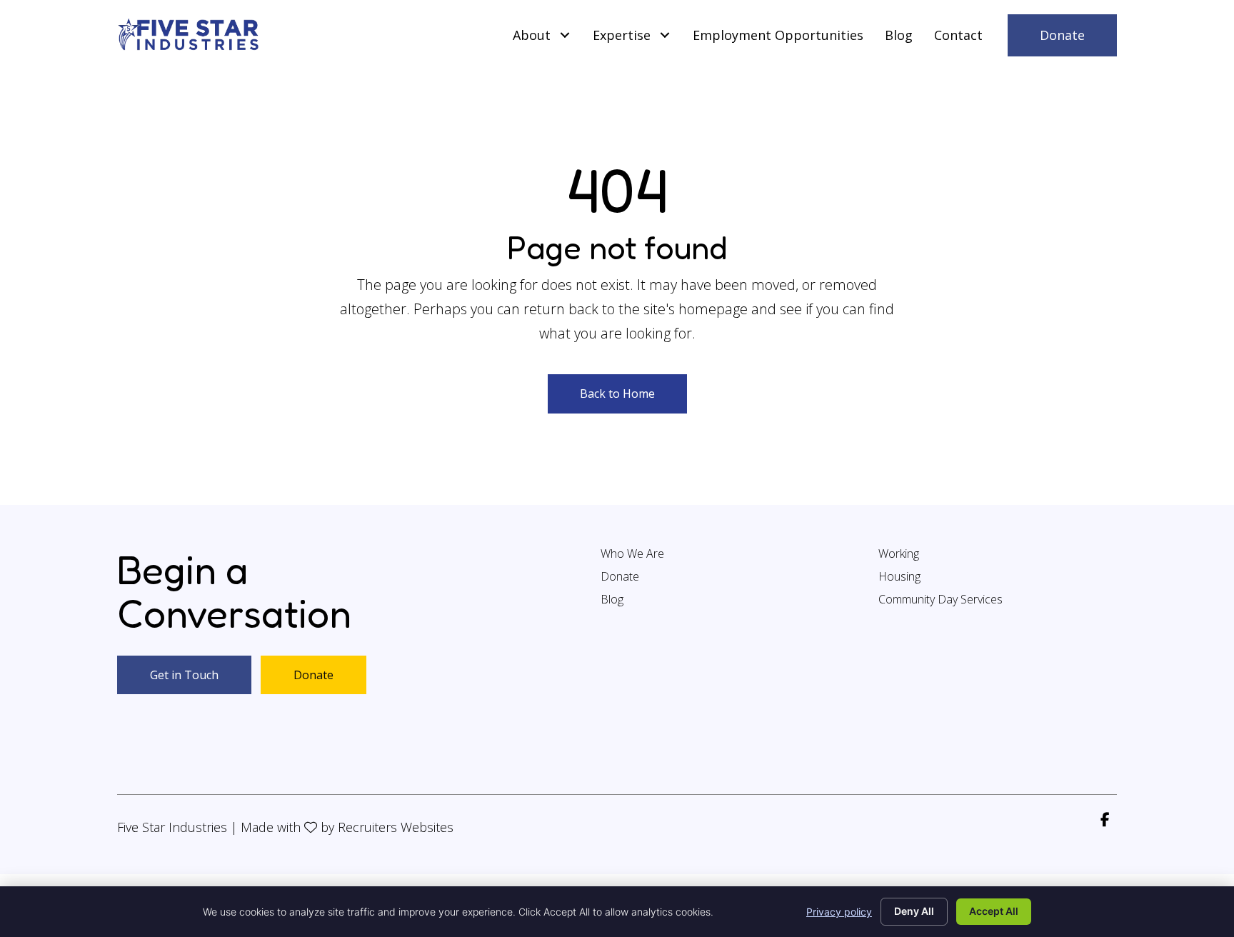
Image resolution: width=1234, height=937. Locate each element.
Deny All (914, 911)
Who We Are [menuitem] (632, 554)
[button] (564, 35)
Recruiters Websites (395, 827)
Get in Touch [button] (184, 675)
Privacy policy (839, 912)
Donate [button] (313, 675)
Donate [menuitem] (620, 577)
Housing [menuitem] (899, 577)
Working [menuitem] (898, 554)
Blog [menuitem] (612, 600)
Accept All (993, 911)
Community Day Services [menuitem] (940, 600)
